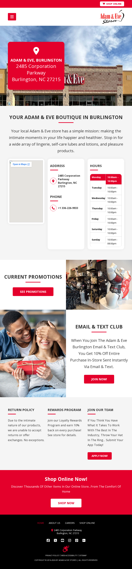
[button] (12, 16)
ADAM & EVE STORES (67, 560)
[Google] (83, 540)
